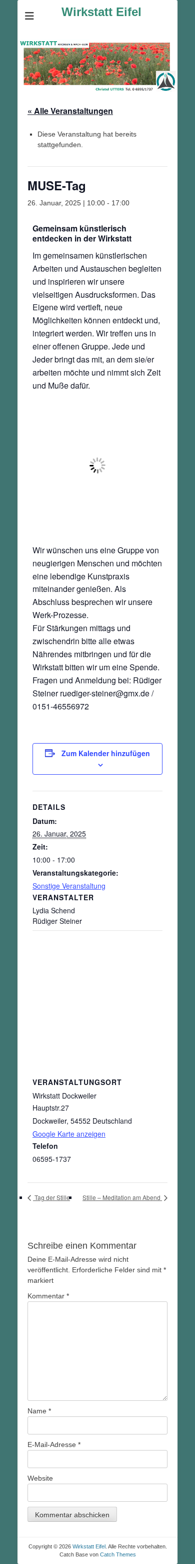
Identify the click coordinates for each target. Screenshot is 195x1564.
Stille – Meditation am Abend (122, 1197)
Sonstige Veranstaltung (69, 886)
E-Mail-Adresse (54, 1444)
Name (39, 1411)
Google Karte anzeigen (69, 1134)
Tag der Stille (51, 1197)
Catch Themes (118, 1554)
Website (40, 1478)
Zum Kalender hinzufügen (106, 753)
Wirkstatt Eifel (102, 12)
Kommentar (48, 1296)
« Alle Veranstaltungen (70, 110)
